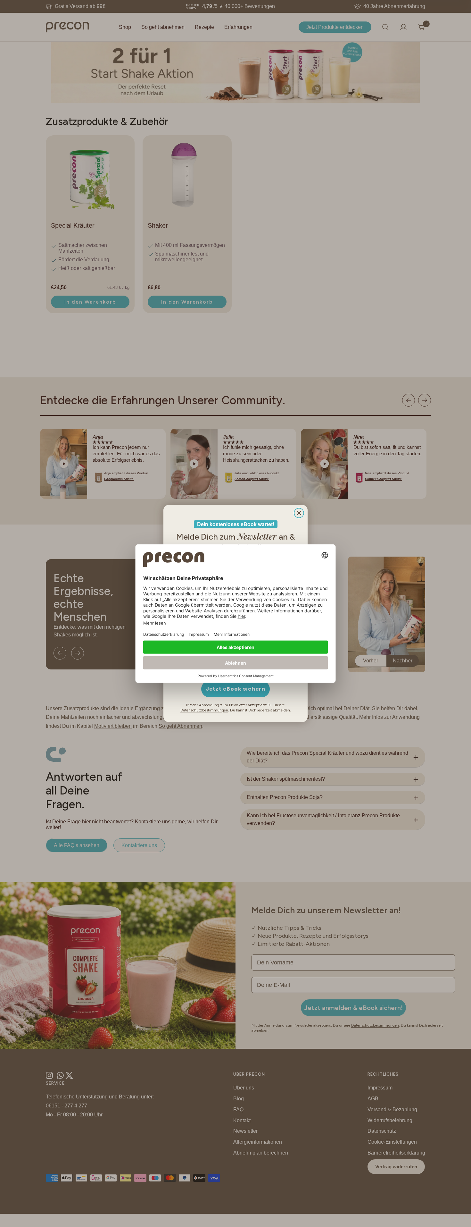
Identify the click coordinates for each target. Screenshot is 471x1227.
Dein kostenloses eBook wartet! (235, 524)
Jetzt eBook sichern (235, 689)
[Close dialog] (299, 513)
